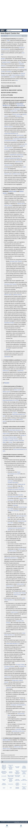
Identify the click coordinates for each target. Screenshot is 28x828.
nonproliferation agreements (16, 154)
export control (6, 433)
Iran (17, 80)
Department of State (9, 322)
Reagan (3, 58)
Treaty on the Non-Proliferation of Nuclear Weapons (10, 767)
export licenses (20, 135)
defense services (8, 126)
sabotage (15, 505)
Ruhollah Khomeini (17, 788)
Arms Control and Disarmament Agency (13, 157)
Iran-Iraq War (21, 67)
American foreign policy (17, 780)
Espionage (24, 784)
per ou (6, 35)
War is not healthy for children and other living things (4, 767)
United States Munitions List (11, 133)
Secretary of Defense (9, 666)
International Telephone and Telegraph (4, 772)
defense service (17, 173)
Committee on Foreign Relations (10, 438)
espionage (10, 480)
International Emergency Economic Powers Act (16, 488)
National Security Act (4, 784)
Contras (3, 71)
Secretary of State (20, 664)
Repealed (6, 382)
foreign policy (13, 110)
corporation (8, 687)
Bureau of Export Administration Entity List (17, 772)
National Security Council (24, 780)
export (4, 787)
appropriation (7, 356)
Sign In (25, 30)
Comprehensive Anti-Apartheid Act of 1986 (16, 529)
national (22, 699)
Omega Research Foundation (24, 767)
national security (8, 165)
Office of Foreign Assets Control (11, 776)
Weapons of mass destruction (24, 787)
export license (20, 105)
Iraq (20, 62)
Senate (10, 442)
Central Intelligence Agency (18, 75)
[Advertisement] (14, 14)
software (8, 349)
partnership (14, 731)
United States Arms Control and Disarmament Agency (15, 139)
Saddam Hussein (6, 62)
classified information (13, 482)
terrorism (6, 149)
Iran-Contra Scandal (17, 767)
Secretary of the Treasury (16, 261)
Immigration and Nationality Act (18, 704)
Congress (15, 412)
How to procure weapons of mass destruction (24, 772)
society (19, 731)
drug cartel (12, 76)
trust (23, 731)
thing (2, 35)
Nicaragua (8, 71)
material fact (6, 370)
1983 (11, 787)
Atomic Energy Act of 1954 (17, 516)
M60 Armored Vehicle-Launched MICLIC (10, 780)
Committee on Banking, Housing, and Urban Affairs (13, 441)
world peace (17, 109)
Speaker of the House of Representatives (14, 436)
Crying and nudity (4, 780)
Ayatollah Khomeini (10, 772)
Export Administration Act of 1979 (11, 400)
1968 (8, 40)
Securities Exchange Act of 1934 (15, 495)
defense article (16, 114)
